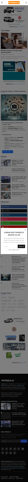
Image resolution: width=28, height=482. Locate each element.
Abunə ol (21, 246)
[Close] (25, 230)
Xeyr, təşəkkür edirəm (14, 249)
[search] (26, 2)
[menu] (2, 2)
